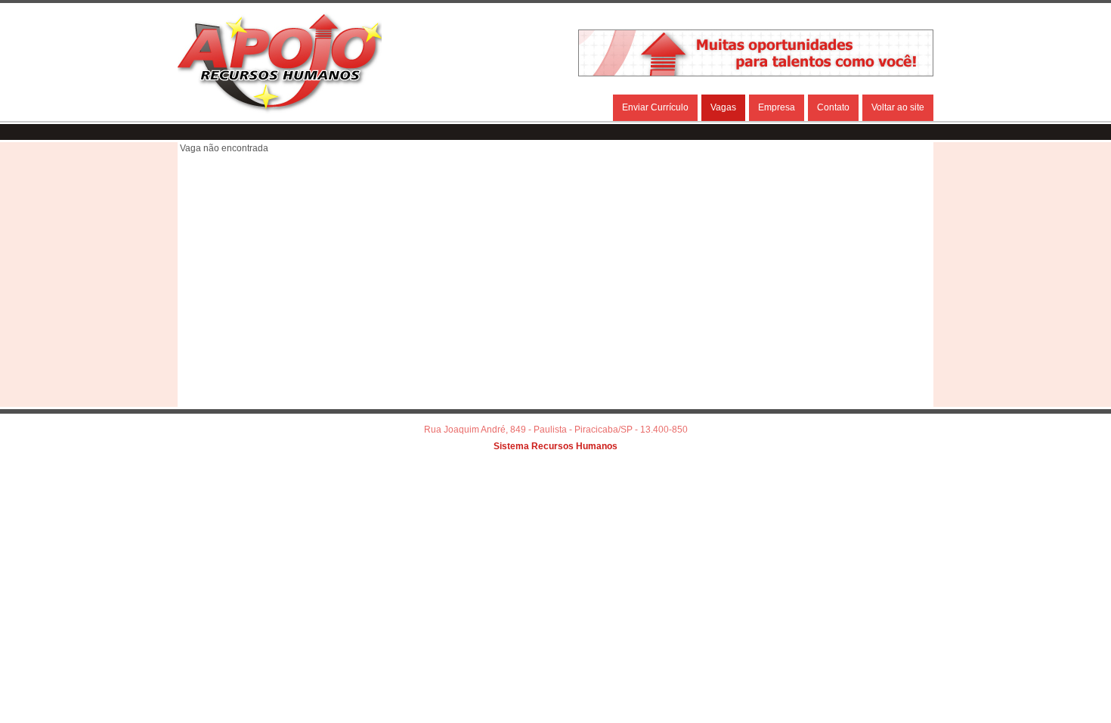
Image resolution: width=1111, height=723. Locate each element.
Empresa (776, 107)
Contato (833, 107)
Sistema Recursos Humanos (555, 446)
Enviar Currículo (655, 107)
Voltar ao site (897, 107)
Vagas (723, 107)
